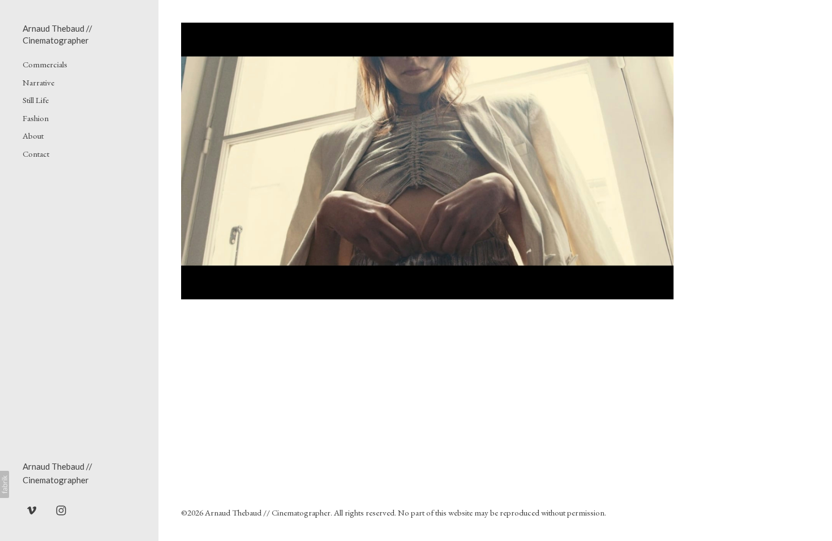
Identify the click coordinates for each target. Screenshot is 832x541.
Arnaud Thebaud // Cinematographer (268, 512)
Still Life (36, 100)
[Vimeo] (32, 509)
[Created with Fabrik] (4, 484)
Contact (36, 153)
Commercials (45, 64)
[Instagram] (61, 509)
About (33, 135)
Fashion (36, 118)
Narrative (38, 82)
